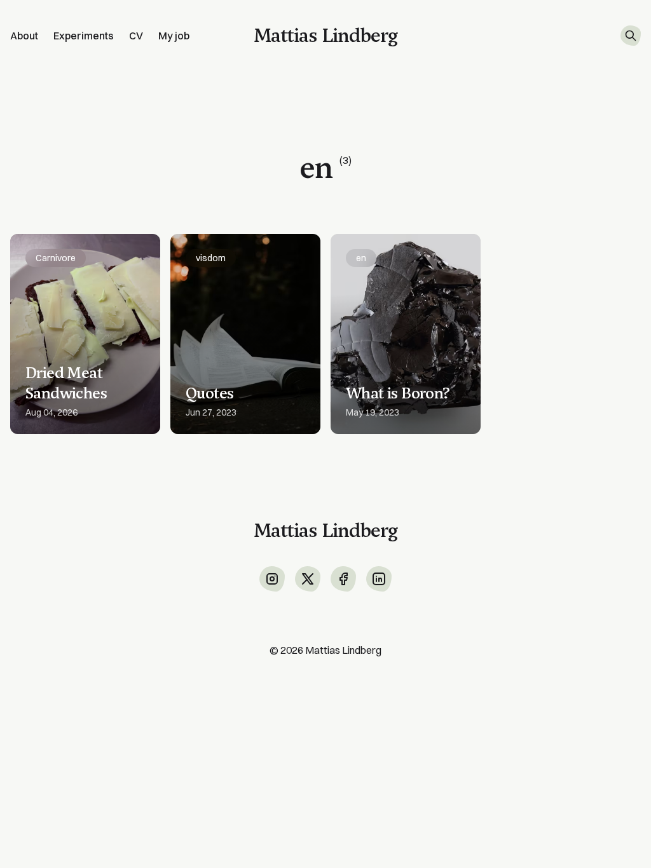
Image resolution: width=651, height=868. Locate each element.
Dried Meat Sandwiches (66, 383)
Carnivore (56, 258)
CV (136, 35)
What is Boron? (398, 393)
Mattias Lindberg (343, 650)
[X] (307, 579)
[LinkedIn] (379, 579)
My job (173, 35)
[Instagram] (272, 579)
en (361, 258)
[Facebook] (343, 579)
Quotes (209, 393)
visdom (211, 258)
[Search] (630, 35)
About (24, 35)
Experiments (83, 35)
